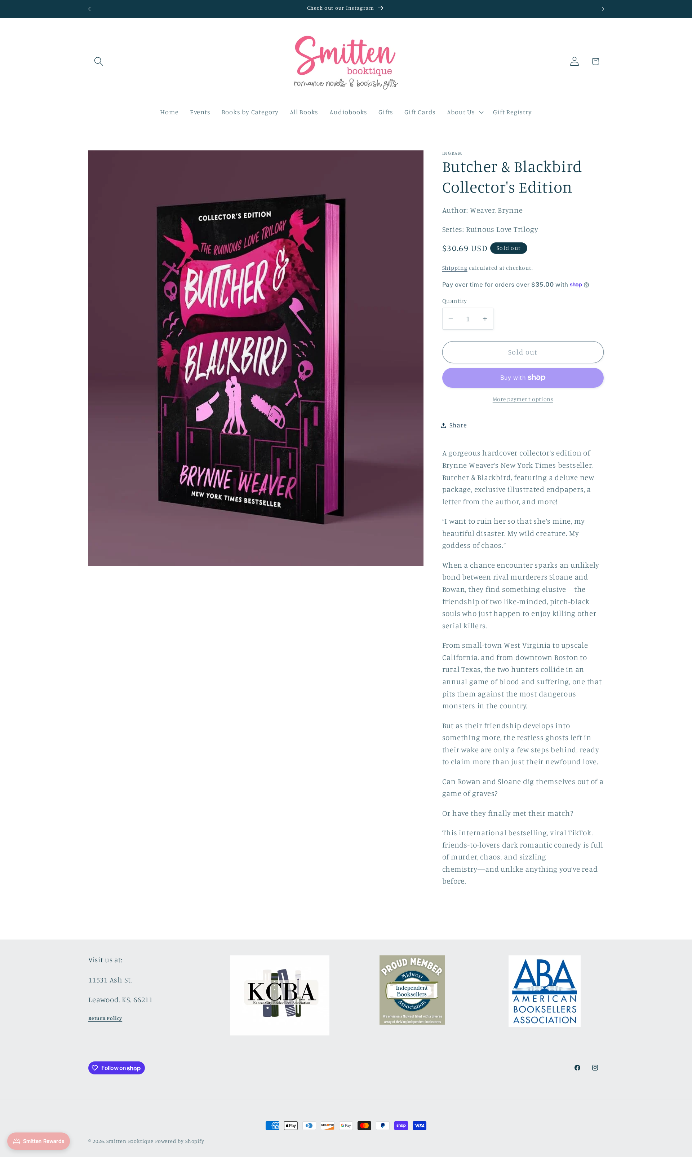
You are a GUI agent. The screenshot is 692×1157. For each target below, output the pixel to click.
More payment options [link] (523, 399)
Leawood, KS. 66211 (120, 999)
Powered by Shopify (179, 1141)
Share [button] (458, 425)
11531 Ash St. (110, 979)
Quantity (454, 300)
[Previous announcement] (89, 9)
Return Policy (105, 1018)
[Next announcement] (603, 9)
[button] (98, 61)
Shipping (454, 267)
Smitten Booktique (129, 1141)
